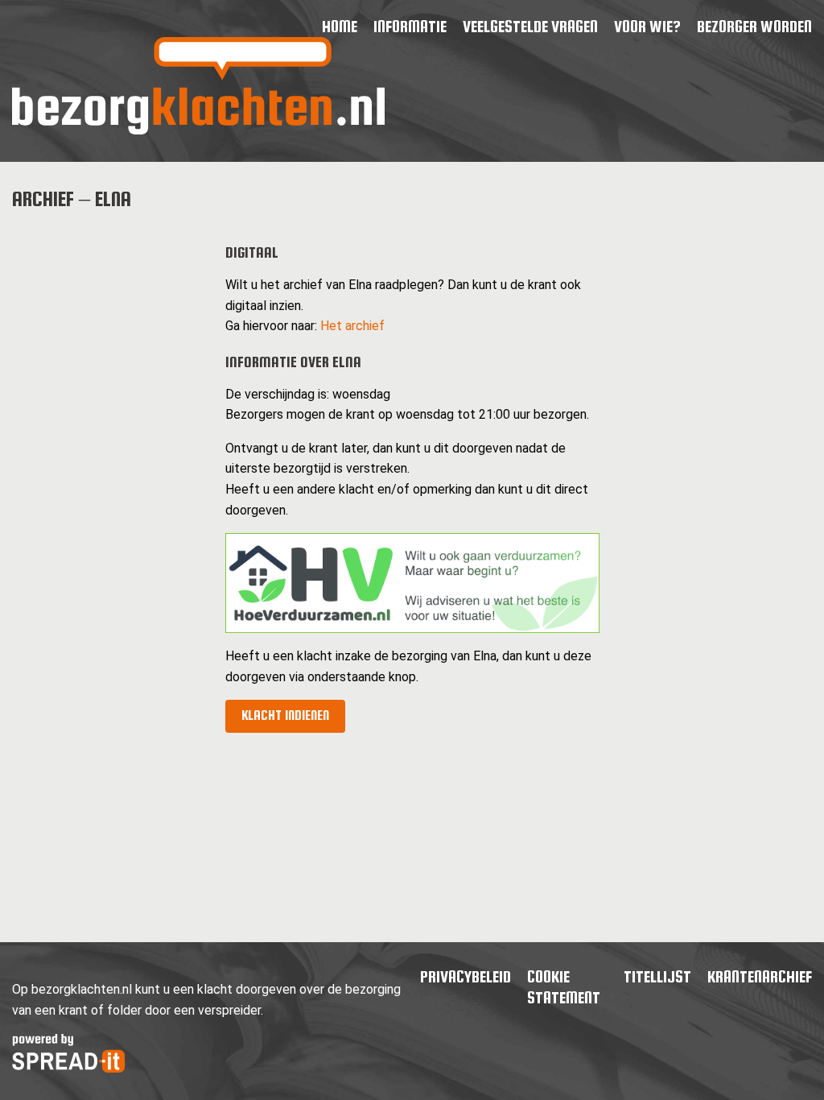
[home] (198, 130)
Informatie (410, 26)
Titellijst (657, 976)
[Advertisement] (106, 468)
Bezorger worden (754, 26)
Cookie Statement (563, 987)
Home (339, 26)
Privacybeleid (465, 976)
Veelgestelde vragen (530, 26)
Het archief (352, 325)
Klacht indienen (285, 715)
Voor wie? (647, 26)
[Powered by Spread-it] (68, 1068)
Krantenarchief (759, 976)
